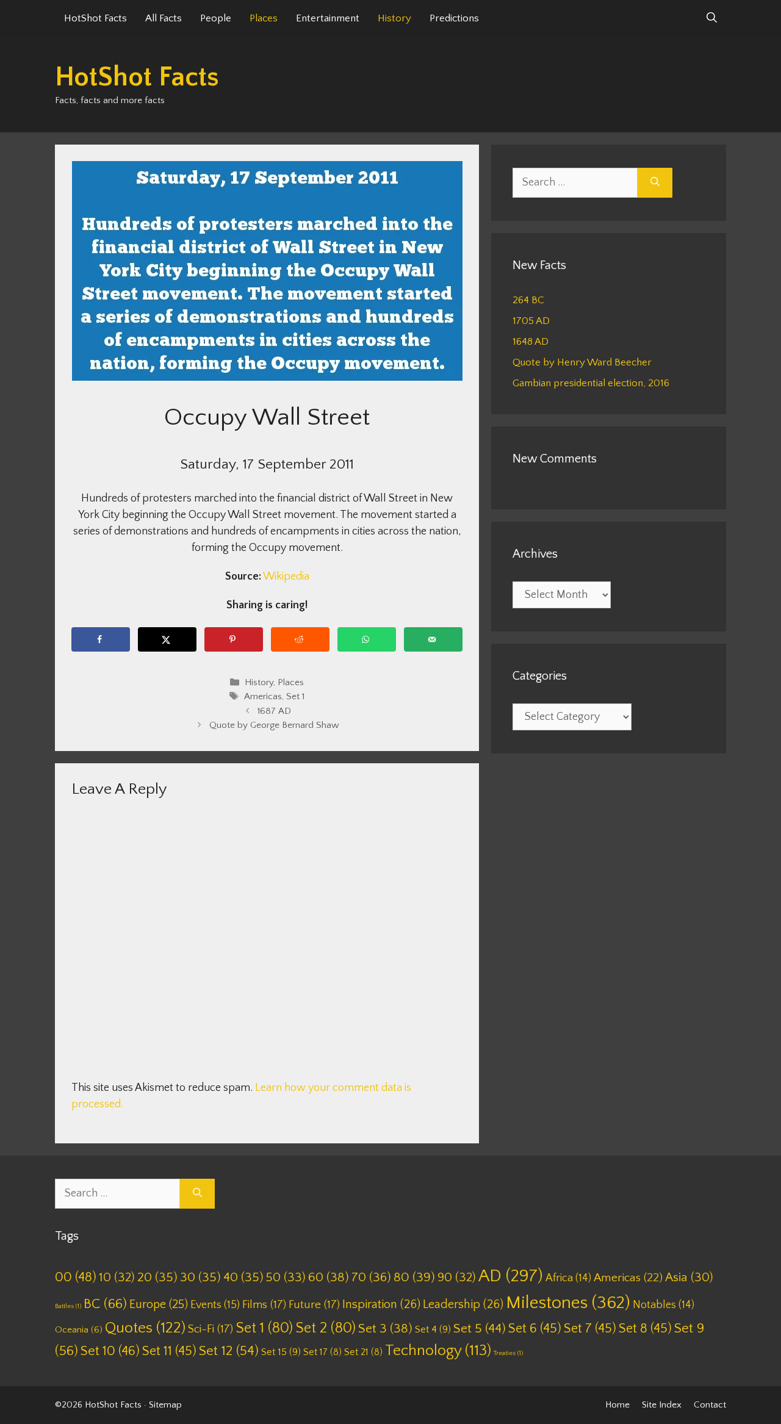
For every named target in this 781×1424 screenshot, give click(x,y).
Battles (68, 1306)
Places (264, 18)
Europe (158, 1304)
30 (200, 1277)
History (394, 18)
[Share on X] (167, 639)
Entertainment (327, 18)
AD (510, 1276)
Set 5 (479, 1329)
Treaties (508, 1353)
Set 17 (322, 1352)
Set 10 (110, 1351)
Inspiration (381, 1304)
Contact (710, 1405)
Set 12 (229, 1351)
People (215, 18)
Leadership (463, 1304)
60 (328, 1277)
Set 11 (169, 1351)
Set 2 (325, 1328)
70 (371, 1277)
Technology (438, 1350)
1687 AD (274, 711)
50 (286, 1277)
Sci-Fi (210, 1329)
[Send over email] (433, 639)
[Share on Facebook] (100, 639)
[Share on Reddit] (300, 639)
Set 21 (363, 1352)
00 (75, 1277)
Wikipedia (286, 576)
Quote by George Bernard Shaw (274, 725)
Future (314, 1304)
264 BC (528, 300)
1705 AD (531, 320)
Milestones (568, 1303)
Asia (689, 1277)
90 (456, 1277)
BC (105, 1304)
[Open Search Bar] (711, 18)
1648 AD (531, 341)
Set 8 (645, 1328)
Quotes (145, 1328)
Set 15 (281, 1352)
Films (264, 1304)
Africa (568, 1278)
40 (243, 1277)
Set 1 (295, 697)
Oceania (79, 1330)
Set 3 (385, 1329)
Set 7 (590, 1328)
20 (157, 1277)
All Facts (163, 18)
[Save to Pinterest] (233, 639)
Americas (263, 697)
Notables (663, 1305)
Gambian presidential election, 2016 (591, 383)
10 (117, 1277)
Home (617, 1405)
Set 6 (534, 1328)
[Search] (655, 183)
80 (414, 1277)
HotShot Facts (95, 18)
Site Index (662, 1405)
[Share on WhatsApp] (366, 639)
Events (215, 1305)
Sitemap (165, 1405)
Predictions (454, 18)
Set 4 (433, 1329)
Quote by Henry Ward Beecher (582, 362)
